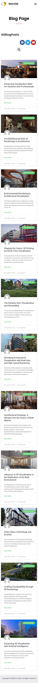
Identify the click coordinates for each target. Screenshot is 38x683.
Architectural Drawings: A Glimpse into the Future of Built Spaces (19, 417)
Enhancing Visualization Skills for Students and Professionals (19, 85)
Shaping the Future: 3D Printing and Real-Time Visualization (19, 249)
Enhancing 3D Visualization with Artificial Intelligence (17, 644)
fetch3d (13, 4)
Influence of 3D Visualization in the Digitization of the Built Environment (19, 477)
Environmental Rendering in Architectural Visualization (17, 194)
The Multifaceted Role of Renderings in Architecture (17, 140)
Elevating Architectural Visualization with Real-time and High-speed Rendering (17, 360)
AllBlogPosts (10, 35)
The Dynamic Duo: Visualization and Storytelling (19, 304)
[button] (35, 4)
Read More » (8, 103)
